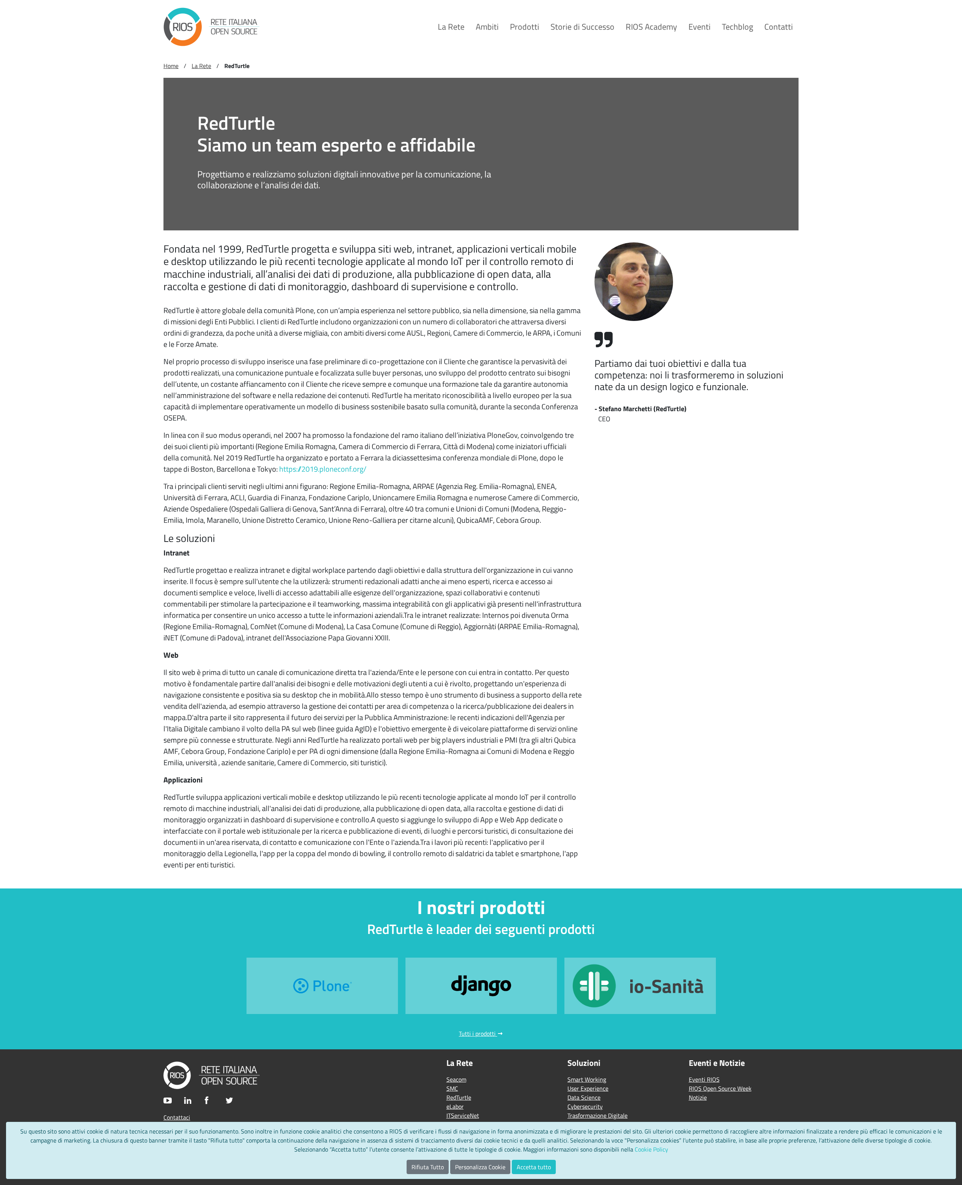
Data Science (583, 1097)
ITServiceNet (462, 1115)
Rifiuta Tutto (427, 1166)
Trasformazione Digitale (597, 1115)
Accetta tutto (534, 1166)
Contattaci (176, 1117)
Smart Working (586, 1079)
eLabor (455, 1106)
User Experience (587, 1088)
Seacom (456, 1079)
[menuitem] (451, 27)
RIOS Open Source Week (720, 1088)
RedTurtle (458, 1097)
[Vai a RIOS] (211, 27)
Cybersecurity (585, 1106)
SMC (452, 1088)
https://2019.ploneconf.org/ (322, 469)
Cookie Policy (651, 1149)
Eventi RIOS (704, 1079)
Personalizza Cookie (480, 1166)
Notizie (698, 1097)
